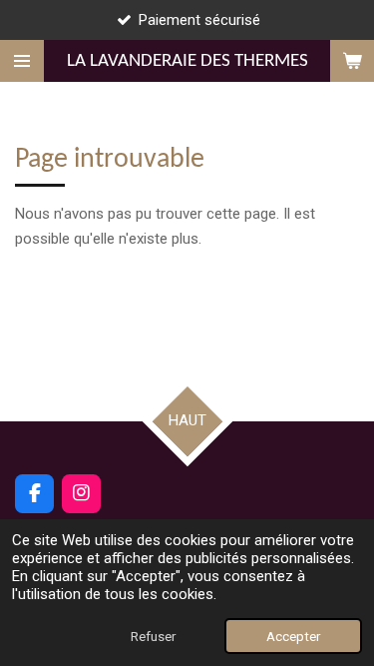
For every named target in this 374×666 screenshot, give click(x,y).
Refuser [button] (153, 636)
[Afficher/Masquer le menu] (22, 61)
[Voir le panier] (352, 61)
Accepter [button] (293, 636)
